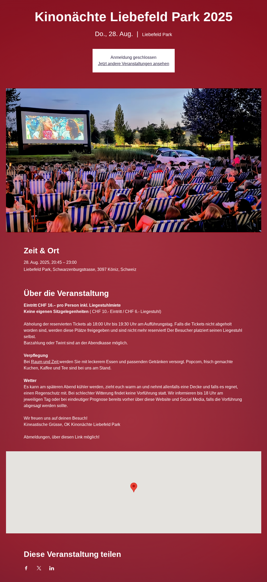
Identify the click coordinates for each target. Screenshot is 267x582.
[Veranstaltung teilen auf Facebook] (26, 568)
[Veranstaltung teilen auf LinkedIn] (51, 568)
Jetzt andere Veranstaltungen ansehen (133, 63)
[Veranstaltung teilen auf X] (39, 568)
